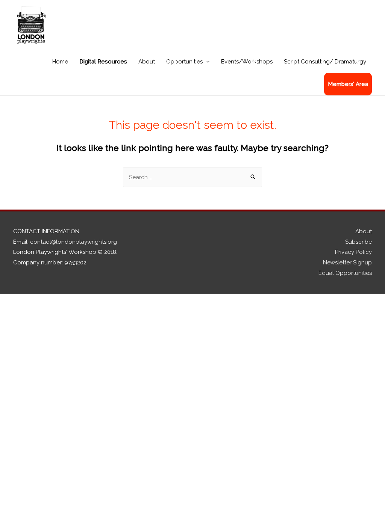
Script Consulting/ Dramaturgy (325, 61)
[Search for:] (192, 177)
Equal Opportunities (345, 273)
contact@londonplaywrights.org (73, 241)
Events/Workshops (247, 61)
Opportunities (184, 61)
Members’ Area (348, 84)
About (146, 61)
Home (60, 61)
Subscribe (358, 241)
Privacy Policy (353, 252)
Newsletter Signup (347, 262)
